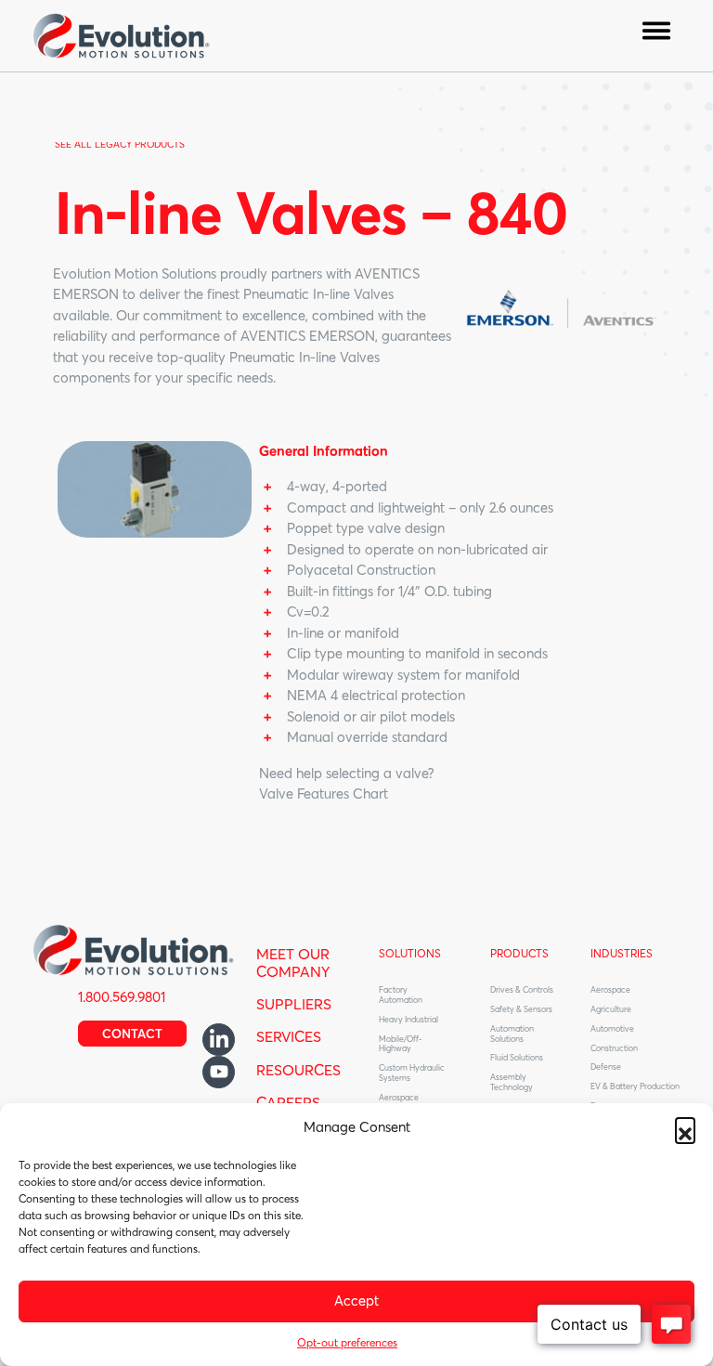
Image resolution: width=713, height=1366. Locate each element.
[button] (685, 1127)
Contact (132, 1033)
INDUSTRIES (621, 953)
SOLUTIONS (410, 953)
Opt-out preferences (347, 1342)
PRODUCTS (519, 953)
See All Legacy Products (120, 144)
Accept (356, 1300)
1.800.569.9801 (121, 997)
